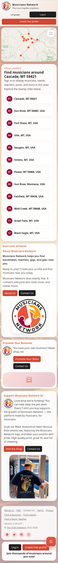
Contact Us (27, 293)
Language (15, 14)
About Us (10, 293)
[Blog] (7, 534)
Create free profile (29, 21)
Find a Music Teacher (15, 519)
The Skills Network (16, 527)
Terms (40, 510)
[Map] (51, 541)
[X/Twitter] (14, 534)
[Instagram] (28, 534)
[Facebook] (21, 534)
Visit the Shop (14, 449)
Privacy (50, 510)
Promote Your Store (27, 359)
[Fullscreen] (51, 33)
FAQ (18, 510)
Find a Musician (12, 514)
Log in (43, 14)
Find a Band (29, 514)
